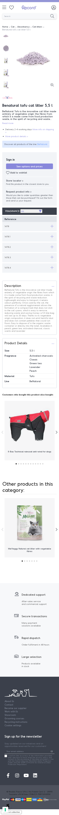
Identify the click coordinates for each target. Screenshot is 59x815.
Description (13, 285)
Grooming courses (14, 718)
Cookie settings (13, 725)
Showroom (10, 715)
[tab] (29, 285)
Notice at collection (11, 812)
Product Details (16, 343)
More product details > (16, 136)
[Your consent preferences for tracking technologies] (5, 810)
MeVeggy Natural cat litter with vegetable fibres (29, 549)
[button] (29, 226)
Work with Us (11, 711)
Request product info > (18, 191)
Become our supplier (16, 708)
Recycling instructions (16, 721)
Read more (7, 123)
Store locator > (14, 180)
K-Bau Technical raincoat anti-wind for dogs (29, 451)
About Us (9, 701)
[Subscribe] (51, 751)
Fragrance (12, 211)
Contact (9, 704)
